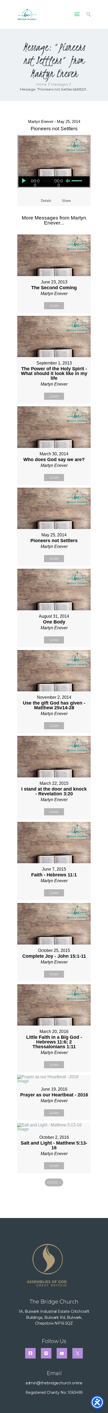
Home (41, 84)
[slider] (76, 181)
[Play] (23, 180)
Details (46, 201)
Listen (54, 306)
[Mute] (68, 180)
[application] (51, 181)
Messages (59, 84)
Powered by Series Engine (54, 1197)
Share (66, 201)
